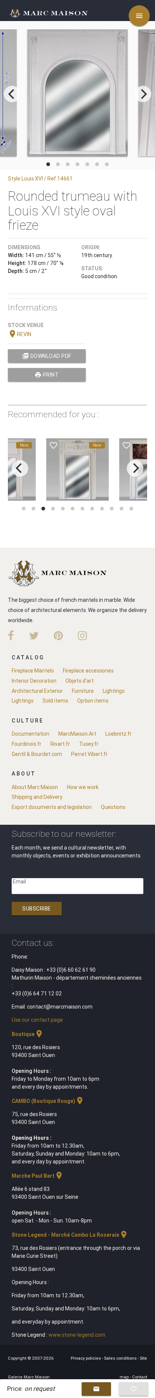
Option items (92, 700)
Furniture (83, 691)
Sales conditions (121, 1358)
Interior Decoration (34, 680)
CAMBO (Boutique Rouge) (48, 1101)
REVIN (19, 334)
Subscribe (36, 908)
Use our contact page (37, 1019)
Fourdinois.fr (26, 744)
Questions (113, 807)
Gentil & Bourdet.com (37, 754)
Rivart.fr (60, 744)
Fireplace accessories (88, 670)
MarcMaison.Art (77, 733)
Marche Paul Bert (38, 1175)
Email (19, 881)
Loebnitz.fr (118, 733)
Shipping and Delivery (37, 797)
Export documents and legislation (52, 807)
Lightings (114, 691)
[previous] (12, 94)
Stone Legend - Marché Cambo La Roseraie (70, 1234)
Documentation (30, 733)
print (47, 374)
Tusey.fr (89, 744)
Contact (139, 1377)
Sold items (55, 700)
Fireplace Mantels (33, 670)
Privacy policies (86, 1358)
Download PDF (46, 356)
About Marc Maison (35, 787)
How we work (83, 787)
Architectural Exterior (37, 691)
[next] (143, 94)
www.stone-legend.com (77, 1334)
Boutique (28, 1034)
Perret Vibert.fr (89, 754)
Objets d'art (79, 680)
